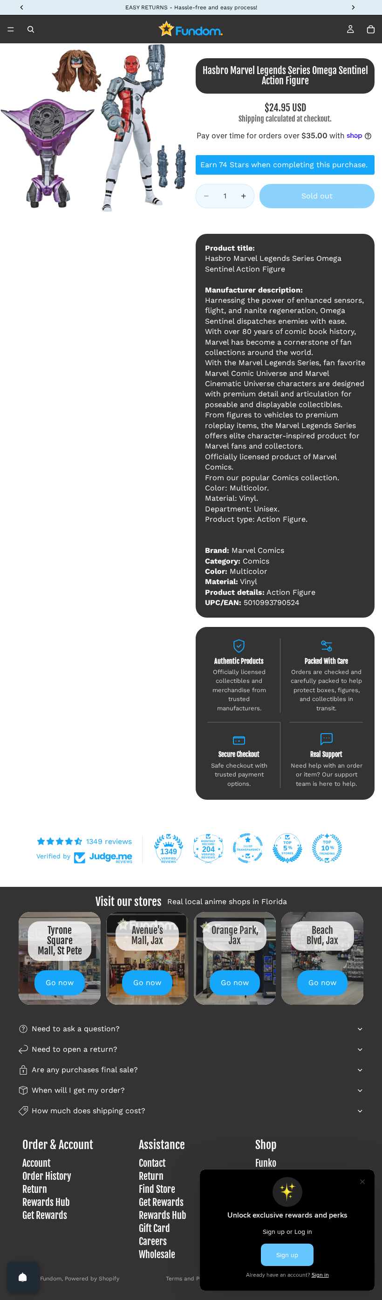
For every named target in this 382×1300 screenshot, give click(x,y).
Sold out (317, 195)
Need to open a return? (74, 1049)
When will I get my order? (78, 1090)
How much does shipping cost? (88, 1110)
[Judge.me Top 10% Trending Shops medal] (327, 848)
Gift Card (154, 1228)
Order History (46, 1176)
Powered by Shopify (92, 1278)
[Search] (30, 29)
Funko (265, 1163)
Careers (153, 1241)
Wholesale (157, 1254)
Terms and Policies (191, 1278)
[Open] (23, 1277)
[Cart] (371, 29)
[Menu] (10, 29)
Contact (152, 1163)
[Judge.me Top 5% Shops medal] (287, 848)
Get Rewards (44, 1215)
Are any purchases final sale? (85, 1069)
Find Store (157, 1189)
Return (34, 1189)
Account (36, 1163)
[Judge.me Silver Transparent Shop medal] (248, 848)
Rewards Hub (46, 1202)
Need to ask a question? (76, 1028)
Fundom (50, 1278)
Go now (60, 982)
